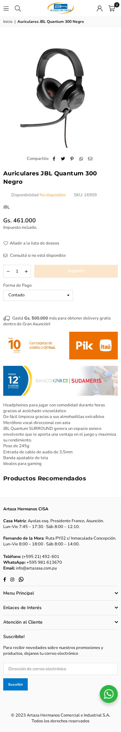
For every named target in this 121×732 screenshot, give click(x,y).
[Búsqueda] (18, 8)
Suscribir (15, 684)
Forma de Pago (17, 285)
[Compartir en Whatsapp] (81, 159)
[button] (112, 8)
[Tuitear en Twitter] (63, 159)
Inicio (8, 21)
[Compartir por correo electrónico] (90, 159)
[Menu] (6, 8)
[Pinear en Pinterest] (72, 159)
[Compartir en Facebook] (54, 159)
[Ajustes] (100, 8)
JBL (6, 207)
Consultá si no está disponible (37, 255)
